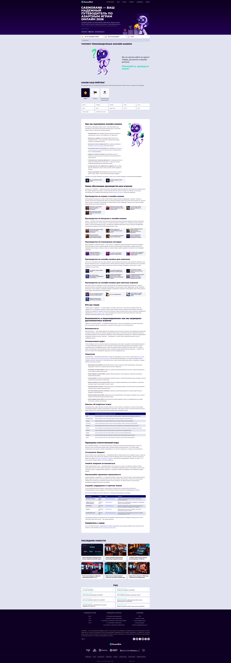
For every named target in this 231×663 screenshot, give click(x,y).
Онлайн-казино (110, 1)
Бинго (89, 616)
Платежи (131, 1)
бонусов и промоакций (97, 145)
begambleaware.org (109, 505)
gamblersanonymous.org (110, 498)
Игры (118, 1)
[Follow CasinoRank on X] (140, 639)
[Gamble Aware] (130, 650)
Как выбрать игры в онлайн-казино (114, 618)
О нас (139, 616)
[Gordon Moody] (114, 650)
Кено (90, 618)
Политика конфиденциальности (139, 625)
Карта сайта (131, 661)
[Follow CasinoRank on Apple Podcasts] (148, 639)
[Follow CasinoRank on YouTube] (143, 639)
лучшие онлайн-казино (99, 312)
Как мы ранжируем (139, 622)
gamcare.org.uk (108, 509)
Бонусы (124, 1)
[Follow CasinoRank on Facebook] (134, 639)
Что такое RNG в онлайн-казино (114, 622)
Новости (148, 1)
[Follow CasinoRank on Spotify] (145, 639)
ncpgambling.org (108, 502)
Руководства (140, 1)
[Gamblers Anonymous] (95, 650)
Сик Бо (89, 620)
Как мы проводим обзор (139, 620)
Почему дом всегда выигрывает (114, 616)
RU (82, 639)
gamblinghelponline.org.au (110, 512)
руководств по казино (117, 192)
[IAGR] (88, 650)
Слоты (89, 622)
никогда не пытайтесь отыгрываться (104, 458)
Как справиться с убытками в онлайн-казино (114, 625)
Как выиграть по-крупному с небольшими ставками (114, 620)
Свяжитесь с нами (139, 618)
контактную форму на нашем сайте (107, 527)
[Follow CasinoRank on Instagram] (137, 639)
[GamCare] (103, 650)
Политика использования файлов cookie (105, 661)
